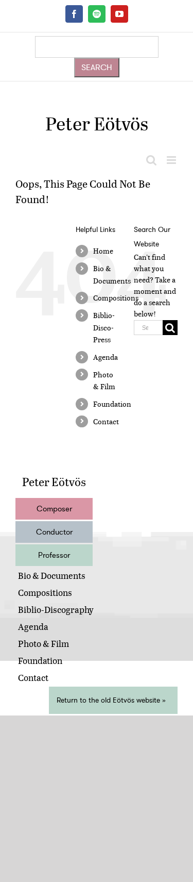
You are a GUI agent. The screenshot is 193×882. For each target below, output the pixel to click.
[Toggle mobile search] (151, 160)
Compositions (115, 298)
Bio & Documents (51, 575)
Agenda (105, 357)
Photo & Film (43, 644)
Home (103, 251)
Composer (54, 509)
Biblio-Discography (56, 609)
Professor (54, 555)
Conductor (54, 532)
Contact (106, 421)
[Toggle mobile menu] (172, 160)
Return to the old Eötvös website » (111, 700)
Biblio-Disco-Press (104, 327)
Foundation (112, 404)
